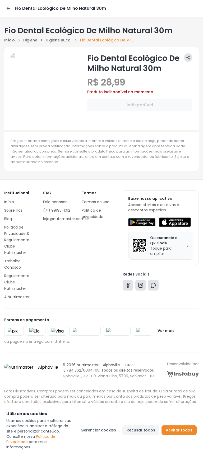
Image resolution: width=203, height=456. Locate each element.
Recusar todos (141, 430)
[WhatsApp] (153, 286)
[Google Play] (141, 222)
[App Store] (175, 222)
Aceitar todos (179, 430)
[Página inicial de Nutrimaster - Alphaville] (31, 370)
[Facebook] (128, 286)
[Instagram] (140, 286)
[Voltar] (8, 8)
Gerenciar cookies (98, 430)
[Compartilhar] (188, 57)
